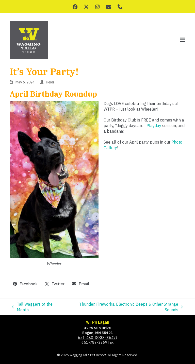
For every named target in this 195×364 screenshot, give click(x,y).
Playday (154, 125)
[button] (182, 40)
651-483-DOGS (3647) (97, 337)
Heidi (50, 82)
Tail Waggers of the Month (32, 307)
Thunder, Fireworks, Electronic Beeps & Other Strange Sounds (121, 307)
